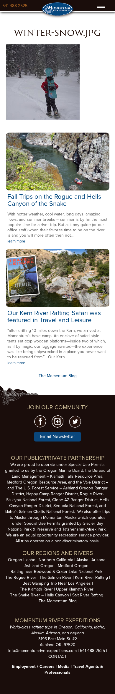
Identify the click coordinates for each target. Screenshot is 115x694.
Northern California (56, 559)
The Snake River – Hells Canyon (39, 595)
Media (64, 666)
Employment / (26, 666)
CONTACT (57, 656)
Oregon (15, 559)
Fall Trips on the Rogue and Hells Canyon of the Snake (54, 200)
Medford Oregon (73, 565)
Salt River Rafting (87, 595)
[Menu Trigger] (101, 6)
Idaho (30, 559)
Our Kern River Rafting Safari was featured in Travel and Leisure (54, 316)
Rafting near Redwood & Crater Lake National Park (56, 571)
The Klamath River (36, 589)
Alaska (82, 559)
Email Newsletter (57, 436)
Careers (47, 666)
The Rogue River (20, 577)
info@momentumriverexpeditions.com (42, 650)
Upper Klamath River (74, 589)
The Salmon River (56, 577)
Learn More (57, 162)
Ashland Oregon (39, 565)
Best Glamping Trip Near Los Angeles (56, 583)
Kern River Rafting (91, 577)
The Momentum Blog (58, 375)
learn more (16, 241)
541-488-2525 (14, 5)
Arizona (98, 559)
